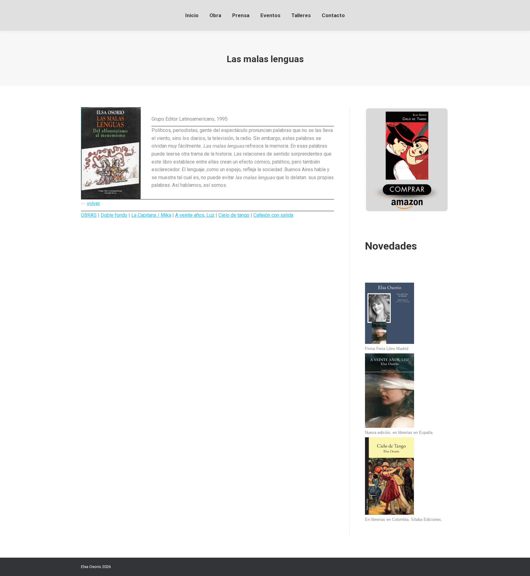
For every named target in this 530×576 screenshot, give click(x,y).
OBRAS (89, 215)
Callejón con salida (273, 215)
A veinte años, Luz (194, 215)
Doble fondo (114, 215)
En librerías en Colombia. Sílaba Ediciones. (403, 519)
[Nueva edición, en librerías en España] (389, 391)
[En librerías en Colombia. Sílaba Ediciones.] (389, 477)
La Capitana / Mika (151, 215)
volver (93, 203)
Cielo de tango (233, 215)
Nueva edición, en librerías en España (398, 432)
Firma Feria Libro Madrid (386, 348)
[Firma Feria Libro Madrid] (389, 314)
